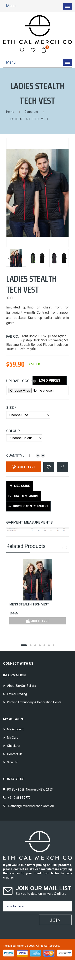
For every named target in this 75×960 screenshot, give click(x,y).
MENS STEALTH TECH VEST (29, 604)
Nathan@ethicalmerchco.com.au (31, 806)
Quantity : (15, 455)
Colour (13, 431)
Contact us (14, 754)
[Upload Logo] (34, 381)
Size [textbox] (11, 407)
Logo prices (49, 380)
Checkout (13, 746)
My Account (15, 729)
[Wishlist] (33, 50)
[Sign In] (53, 50)
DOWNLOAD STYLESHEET (30, 506)
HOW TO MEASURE (25, 496)
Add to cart (26, 467)
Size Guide (21, 486)
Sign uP (12, 762)
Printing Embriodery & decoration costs (34, 702)
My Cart (12, 737)
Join (55, 920)
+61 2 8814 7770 (19, 798)
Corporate (31, 111)
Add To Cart (40, 621)
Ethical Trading (17, 694)
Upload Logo (24, 380)
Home (10, 111)
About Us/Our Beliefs (21, 686)
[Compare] (62, 467)
